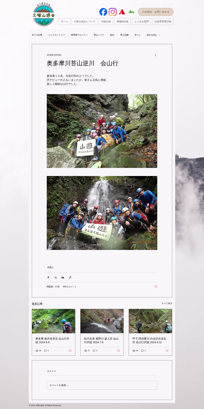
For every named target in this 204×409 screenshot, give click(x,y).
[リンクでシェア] (70, 277)
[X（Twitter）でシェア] (55, 277)
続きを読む (152, 35)
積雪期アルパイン (79, 35)
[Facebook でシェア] (48, 277)
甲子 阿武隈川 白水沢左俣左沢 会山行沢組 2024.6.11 (149, 340)
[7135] (131, 12)
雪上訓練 (124, 35)
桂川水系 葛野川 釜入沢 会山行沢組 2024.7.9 (101, 340)
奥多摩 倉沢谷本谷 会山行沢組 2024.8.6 (52, 340)
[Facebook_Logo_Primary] (103, 12)
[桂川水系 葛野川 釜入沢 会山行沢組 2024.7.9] (102, 321)
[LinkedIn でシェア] (62, 277)
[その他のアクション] (155, 55)
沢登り (50, 267)
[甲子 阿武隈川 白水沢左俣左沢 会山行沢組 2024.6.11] (150, 321)
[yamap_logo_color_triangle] (122, 12)
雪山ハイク (99, 35)
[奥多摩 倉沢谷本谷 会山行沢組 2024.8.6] (53, 321)
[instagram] (113, 12)
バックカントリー (56, 35)
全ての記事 (37, 35)
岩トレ (138, 35)
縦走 (112, 35)
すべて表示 (167, 303)
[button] (106, 21)
